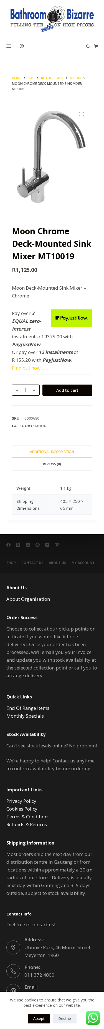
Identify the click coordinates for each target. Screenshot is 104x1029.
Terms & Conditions (28, 816)
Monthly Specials (25, 716)
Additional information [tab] (52, 451)
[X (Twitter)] (18, 545)
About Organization (28, 599)
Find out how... (28, 368)
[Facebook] (8, 545)
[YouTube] (47, 545)
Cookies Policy (21, 809)
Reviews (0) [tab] (52, 464)
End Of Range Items (27, 708)
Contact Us (32, 563)
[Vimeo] (57, 545)
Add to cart (67, 390)
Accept (39, 1018)
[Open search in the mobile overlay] (88, 46)
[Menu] (8, 45)
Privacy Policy (21, 801)
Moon (41, 425)
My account (83, 563)
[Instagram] (28, 545)
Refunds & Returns (26, 824)
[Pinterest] (37, 545)
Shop (11, 563)
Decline (65, 1018)
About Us (57, 563)
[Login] (22, 46)
